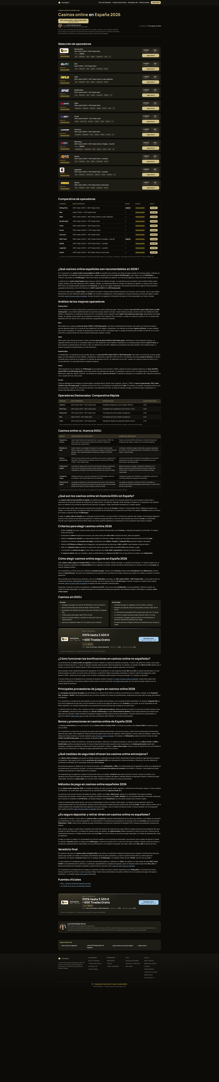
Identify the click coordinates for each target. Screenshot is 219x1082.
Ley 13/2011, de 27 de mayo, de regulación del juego (76, 886)
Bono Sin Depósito (105, 2)
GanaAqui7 (100, 986)
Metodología (111, 960)
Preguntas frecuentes (150, 972)
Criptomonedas (144, 2)
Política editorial (149, 969)
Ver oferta (154, 208)
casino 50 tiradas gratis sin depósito (95, 946)
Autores (109, 963)
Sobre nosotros (149, 960)
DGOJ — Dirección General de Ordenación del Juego (76, 883)
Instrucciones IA (149, 977)
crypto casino (142, 945)
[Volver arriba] (215, 1078)
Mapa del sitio (148, 975)
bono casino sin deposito (69, 945)
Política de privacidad (132, 960)
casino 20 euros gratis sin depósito (76, 296)
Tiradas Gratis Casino (119, 2)
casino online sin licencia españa (122, 945)
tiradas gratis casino (121, 681)
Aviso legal (129, 966)
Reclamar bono (148, 639)
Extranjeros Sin (133, 2)
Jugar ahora (155, 2)
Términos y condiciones (133, 963)
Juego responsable (113, 966)
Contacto (147, 966)
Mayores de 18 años (150, 963)
